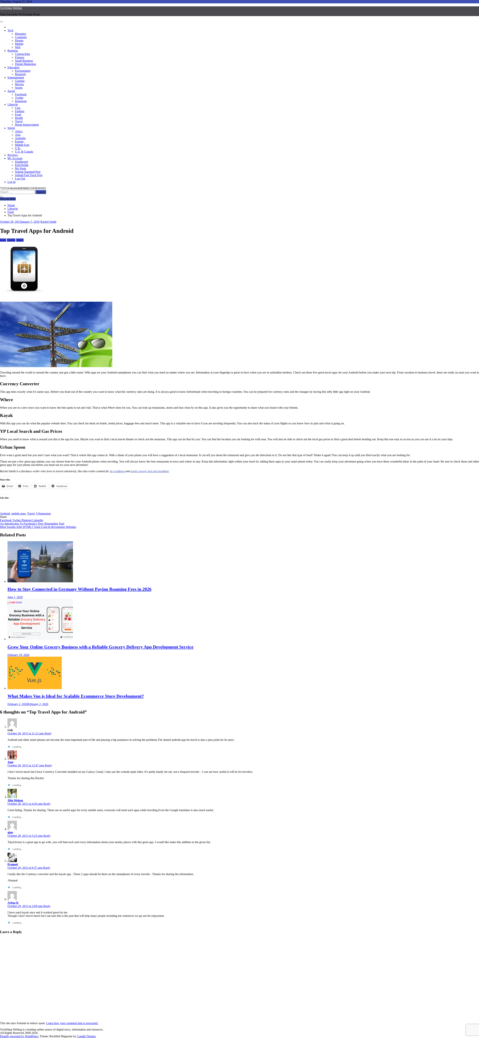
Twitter (19, 97)
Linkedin (37, 520)
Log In (11, 181)
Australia (20, 138)
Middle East (22, 144)
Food (18, 114)
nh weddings (117, 471)
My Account (14, 158)
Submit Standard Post (27, 171)
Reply (48, 733)
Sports (18, 87)
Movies (19, 84)
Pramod (12, 864)
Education (13, 67)
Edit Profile (21, 165)
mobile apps (18, 513)
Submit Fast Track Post (28, 175)
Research (20, 74)
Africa (18, 131)
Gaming (20, 80)
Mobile (19, 43)
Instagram (21, 101)
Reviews (12, 155)
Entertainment (15, 77)
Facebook (21, 94)
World (11, 128)
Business (12, 50)
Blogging (20, 33)
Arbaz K (13, 902)
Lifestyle (12, 104)
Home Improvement (27, 124)
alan (10, 832)
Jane (10, 762)
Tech (10, 30)
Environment (22, 70)
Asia (17, 134)
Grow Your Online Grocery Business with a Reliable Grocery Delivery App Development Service (100, 646)
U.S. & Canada (24, 151)
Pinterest (27, 520)
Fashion (19, 111)
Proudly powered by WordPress (19, 1036)
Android (5, 513)
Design (19, 40)
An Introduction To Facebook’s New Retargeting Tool (32, 523)
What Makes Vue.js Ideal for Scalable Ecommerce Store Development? (75, 696)
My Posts (20, 168)
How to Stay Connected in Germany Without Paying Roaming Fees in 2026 (79, 589)
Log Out (20, 178)
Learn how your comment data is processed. (72, 1023)
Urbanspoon (43, 513)
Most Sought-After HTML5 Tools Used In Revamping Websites (38, 527)
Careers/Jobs (22, 54)
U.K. (18, 148)
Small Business (24, 60)
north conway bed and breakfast (150, 471)
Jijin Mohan (15, 800)
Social (11, 91)
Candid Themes (86, 1036)
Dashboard (21, 161)
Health (19, 118)
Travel (18, 121)
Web (17, 47)
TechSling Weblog (11, 8)
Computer (21, 37)
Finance (19, 57)
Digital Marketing (25, 64)
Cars (17, 107)
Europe (19, 141)
